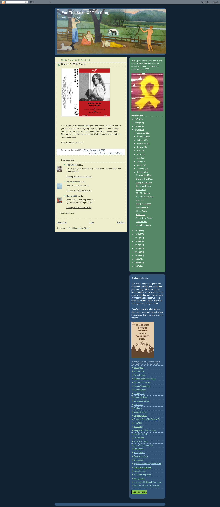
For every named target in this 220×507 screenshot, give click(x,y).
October (140, 140)
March (140, 165)
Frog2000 (138, 423)
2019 (137, 126)
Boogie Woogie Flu (142, 386)
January (140, 172)
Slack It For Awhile (144, 218)
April (139, 162)
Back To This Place (144, 179)
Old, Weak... (139, 449)
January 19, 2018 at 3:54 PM (78, 191)
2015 (137, 238)
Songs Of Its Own (144, 183)
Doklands (138, 408)
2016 (137, 234)
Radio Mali (140, 215)
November (141, 137)
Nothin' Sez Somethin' (143, 445)
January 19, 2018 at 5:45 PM (78, 208)
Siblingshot (138, 460)
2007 (137, 266)
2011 (137, 252)
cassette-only (84, 126)
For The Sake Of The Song (85, 12)
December (141, 133)
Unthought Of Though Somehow (147, 482)
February (141, 169)
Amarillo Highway (143, 225)
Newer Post (62, 222)
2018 (137, 130)
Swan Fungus (140, 471)
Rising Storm (139, 453)
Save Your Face (141, 456)
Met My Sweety (143, 193)
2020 (137, 123)
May (139, 158)
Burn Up (139, 200)
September (142, 144)
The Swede (71, 165)
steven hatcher (73, 182)
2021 (137, 119)
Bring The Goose (143, 204)
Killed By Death (140, 434)
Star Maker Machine (142, 467)
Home (91, 222)
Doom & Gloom (140, 412)
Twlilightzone (139, 478)
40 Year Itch (139, 371)
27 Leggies (138, 368)
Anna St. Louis (100, 153)
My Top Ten (139, 438)
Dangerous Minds (141, 401)
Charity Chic (139, 394)
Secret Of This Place (145, 197)
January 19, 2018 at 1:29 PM (78, 177)
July (139, 151)
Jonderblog (138, 427)
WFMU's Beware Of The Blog (146, 486)
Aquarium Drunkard (142, 382)
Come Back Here (143, 186)
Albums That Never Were (145, 379)
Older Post (120, 222)
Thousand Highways (142, 475)
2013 (137, 245)
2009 (137, 259)
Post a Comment (67, 213)
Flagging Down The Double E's (147, 419)
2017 (137, 231)
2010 (137, 256)
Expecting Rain (140, 416)
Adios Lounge (140, 375)
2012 (137, 248)
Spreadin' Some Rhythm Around (147, 464)
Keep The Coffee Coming (145, 430)
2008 (137, 263)
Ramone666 (71, 196)
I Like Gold (141, 190)
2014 (137, 241)
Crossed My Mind (143, 175)
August (140, 147)
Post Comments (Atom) (79, 228)
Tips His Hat (141, 222)
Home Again (141, 211)
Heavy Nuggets (143, 207)
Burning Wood (140, 390)
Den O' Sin (138, 405)
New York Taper (140, 441)
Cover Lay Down (141, 397)
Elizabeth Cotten (116, 153)
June (139, 154)
